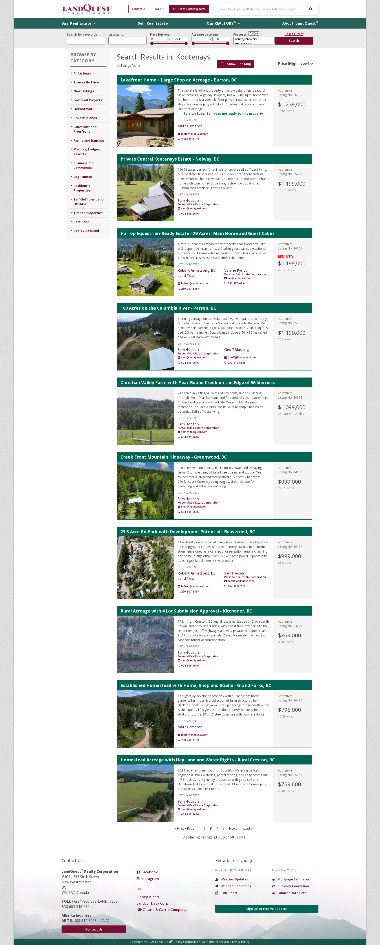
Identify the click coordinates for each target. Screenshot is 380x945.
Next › (234, 828)
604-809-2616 (190, 213)
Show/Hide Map (238, 64)
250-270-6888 (236, 363)
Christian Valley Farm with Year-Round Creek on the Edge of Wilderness (198, 382)
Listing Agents (188, 119)
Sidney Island (148, 896)
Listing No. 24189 (290, 472)
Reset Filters (294, 34)
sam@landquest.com (194, 208)
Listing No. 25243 (290, 775)
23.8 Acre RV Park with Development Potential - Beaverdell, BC (188, 532)
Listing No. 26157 (290, 546)
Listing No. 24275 (290, 626)
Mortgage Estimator (293, 879)
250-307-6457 (190, 289)
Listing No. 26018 (290, 397)
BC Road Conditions (235, 886)
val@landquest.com (240, 278)
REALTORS (221, 23)
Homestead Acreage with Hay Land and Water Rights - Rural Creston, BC (198, 760)
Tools (158, 9)
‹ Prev (189, 828)
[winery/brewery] (254, 39)
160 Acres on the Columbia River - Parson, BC (168, 308)
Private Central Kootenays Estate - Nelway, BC (170, 159)
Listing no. (116, 34)
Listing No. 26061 (290, 248)
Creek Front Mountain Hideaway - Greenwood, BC (174, 457)
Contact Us (139, 9)
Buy (77, 23)
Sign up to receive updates (266, 909)
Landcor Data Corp (152, 903)
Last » (248, 828)
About (300, 23)
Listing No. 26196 (290, 700)
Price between (160, 34)
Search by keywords (82, 34)
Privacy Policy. (240, 942)
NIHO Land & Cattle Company (161, 909)
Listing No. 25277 (290, 174)
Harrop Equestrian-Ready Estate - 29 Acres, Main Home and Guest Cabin (197, 233)
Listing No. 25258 (290, 323)
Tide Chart (228, 893)
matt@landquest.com (194, 134)
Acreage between (205, 34)
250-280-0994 (236, 283)
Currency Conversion (293, 886)
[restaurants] (254, 43)
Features (240, 34)
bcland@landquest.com (195, 283)
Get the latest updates (191, 9)
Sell (153, 23)
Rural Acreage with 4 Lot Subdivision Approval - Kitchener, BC (186, 611)
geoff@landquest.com (242, 357)
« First (179, 828)
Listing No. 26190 (290, 95)
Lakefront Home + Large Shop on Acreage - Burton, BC (179, 80)
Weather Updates (234, 879)
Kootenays (285, 90)
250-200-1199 (190, 139)
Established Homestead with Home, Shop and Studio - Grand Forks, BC (196, 685)
